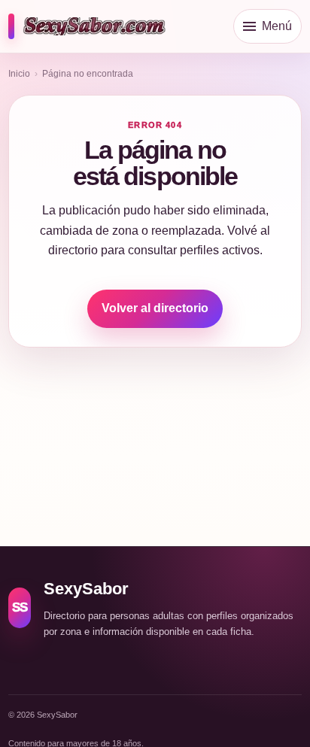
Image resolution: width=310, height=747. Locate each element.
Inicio (19, 73)
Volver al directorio (155, 308)
